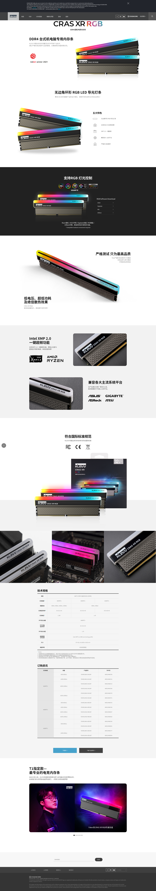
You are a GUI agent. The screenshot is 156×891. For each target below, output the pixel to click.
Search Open (152, 16)
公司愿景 (46, 870)
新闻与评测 (50, 16)
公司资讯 (33, 870)
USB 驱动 (39, 16)
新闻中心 (58, 870)
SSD (30, 16)
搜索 (98, 859)
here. (59, 9)
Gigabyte (100, 206)
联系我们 (71, 870)
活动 (59, 16)
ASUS (99, 203)
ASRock (99, 213)
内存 (22, 16)
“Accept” (34, 7)
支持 (67, 16)
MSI (98, 209)
